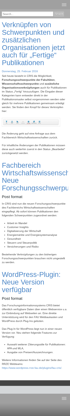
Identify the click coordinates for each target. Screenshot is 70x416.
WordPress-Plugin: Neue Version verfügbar (31, 282)
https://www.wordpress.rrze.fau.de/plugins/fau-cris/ (31, 367)
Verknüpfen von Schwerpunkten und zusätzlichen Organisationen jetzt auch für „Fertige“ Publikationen (33, 44)
